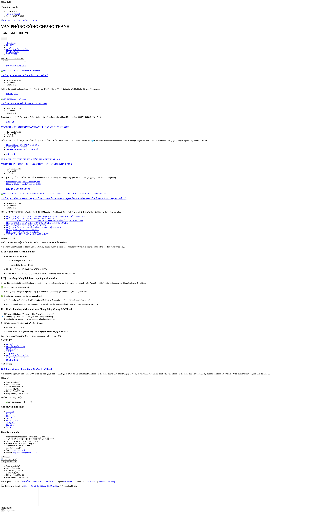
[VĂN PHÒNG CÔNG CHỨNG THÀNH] (19, 20)
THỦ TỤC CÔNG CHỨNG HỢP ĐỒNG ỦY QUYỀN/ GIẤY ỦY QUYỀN (37, 223)
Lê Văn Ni (91, 481)
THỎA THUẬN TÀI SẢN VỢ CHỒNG (22, 145)
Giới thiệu (10, 411)
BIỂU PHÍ (10, 353)
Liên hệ (9, 418)
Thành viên (10, 416)
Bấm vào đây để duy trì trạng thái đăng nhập (40, 486)
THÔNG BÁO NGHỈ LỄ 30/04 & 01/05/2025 (24, 103)
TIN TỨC (10, 344)
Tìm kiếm (10, 425)
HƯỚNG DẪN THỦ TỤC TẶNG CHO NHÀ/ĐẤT (27, 234)
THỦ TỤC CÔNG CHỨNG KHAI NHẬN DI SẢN (27, 225)
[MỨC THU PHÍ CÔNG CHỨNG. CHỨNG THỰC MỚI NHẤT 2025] (30, 159)
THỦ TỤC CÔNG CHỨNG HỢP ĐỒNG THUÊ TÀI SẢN (30, 218)
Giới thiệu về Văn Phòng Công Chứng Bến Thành (26, 369)
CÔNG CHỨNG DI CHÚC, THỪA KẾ (22, 149)
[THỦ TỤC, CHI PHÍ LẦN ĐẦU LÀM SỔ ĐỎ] (21, 71)
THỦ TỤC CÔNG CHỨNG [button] (17, 50)
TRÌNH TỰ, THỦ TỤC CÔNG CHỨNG (22, 232)
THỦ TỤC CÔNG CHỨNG (17, 355)
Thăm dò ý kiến (12, 420)
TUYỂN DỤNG (12, 360)
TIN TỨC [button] (10, 45)
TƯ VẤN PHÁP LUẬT (15, 347)
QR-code (5, 457)
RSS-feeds (10, 427)
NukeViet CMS (69, 481)
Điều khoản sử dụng (107, 481)
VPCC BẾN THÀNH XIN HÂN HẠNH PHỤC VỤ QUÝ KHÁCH (35, 127)
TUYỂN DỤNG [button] (12, 52)
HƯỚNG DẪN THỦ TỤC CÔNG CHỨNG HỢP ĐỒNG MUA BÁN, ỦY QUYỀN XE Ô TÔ (44, 221)
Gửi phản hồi (6, 508)
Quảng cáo (10, 423)
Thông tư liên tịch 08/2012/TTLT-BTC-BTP (23, 184)
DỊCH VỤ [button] (10, 47)
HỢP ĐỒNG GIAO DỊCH (16, 147)
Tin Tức (9, 414)
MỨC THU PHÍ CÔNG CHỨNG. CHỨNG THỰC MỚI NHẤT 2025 (36, 164)
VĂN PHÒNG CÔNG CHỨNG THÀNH (36, 481)
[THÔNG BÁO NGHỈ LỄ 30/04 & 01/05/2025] (14, 99)
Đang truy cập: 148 (9, 462)
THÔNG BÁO (12, 349)
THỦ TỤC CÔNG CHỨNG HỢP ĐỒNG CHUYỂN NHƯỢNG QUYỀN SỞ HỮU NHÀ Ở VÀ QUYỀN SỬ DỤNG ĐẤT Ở (63, 198)
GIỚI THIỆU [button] (11, 54)
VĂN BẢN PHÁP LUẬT (16, 358)
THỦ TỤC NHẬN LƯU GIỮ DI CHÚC (22, 230)
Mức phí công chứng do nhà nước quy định (23, 182)
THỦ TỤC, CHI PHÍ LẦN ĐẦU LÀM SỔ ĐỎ (24, 75)
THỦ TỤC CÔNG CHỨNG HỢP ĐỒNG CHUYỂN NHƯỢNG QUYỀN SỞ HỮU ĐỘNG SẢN (45, 216)
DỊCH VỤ (10, 351)
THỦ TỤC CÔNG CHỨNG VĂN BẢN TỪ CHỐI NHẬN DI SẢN (33, 227)
